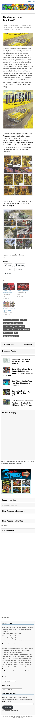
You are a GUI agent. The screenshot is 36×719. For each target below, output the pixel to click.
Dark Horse (18, 323)
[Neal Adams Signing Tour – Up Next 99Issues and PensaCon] (6, 383)
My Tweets (4, 525)
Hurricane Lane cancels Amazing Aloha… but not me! (18, 640)
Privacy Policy (5, 618)
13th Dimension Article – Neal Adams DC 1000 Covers (18, 627)
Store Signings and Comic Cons (11, 634)
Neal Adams (27, 25)
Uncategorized (8, 29)
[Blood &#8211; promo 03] (23, 286)
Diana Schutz (8, 326)
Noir (16, 333)
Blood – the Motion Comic (7, 292)
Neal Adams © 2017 (18, 717)
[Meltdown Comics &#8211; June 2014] (9, 304)
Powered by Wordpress (14, 716)
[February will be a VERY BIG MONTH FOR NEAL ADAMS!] (6, 362)
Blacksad (23, 320)
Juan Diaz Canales (10, 329)
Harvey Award (19, 326)
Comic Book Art (10, 27)
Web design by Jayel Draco (26, 716)
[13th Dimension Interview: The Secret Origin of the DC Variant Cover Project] (6, 403)
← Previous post (8, 344)
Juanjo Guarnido (23, 329)
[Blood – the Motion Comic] (9, 286)
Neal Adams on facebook (13, 511)
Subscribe (7, 707)
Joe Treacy (5, 671)
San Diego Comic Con (11, 336)
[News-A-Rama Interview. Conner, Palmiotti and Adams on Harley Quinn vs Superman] (6, 372)
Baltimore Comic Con (11, 320)
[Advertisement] (16, 546)
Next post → (29, 344)
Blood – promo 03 (23, 291)
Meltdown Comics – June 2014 (9, 310)
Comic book (8, 323)
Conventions (19, 27)
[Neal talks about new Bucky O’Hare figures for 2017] (6, 393)
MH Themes (5, 716)
